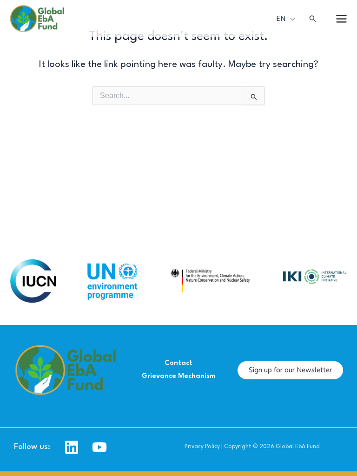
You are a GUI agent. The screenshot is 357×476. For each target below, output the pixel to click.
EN (281, 18)
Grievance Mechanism (178, 376)
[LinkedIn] (71, 447)
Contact (178, 363)
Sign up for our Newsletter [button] (290, 370)
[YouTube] (99, 447)
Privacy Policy (202, 447)
